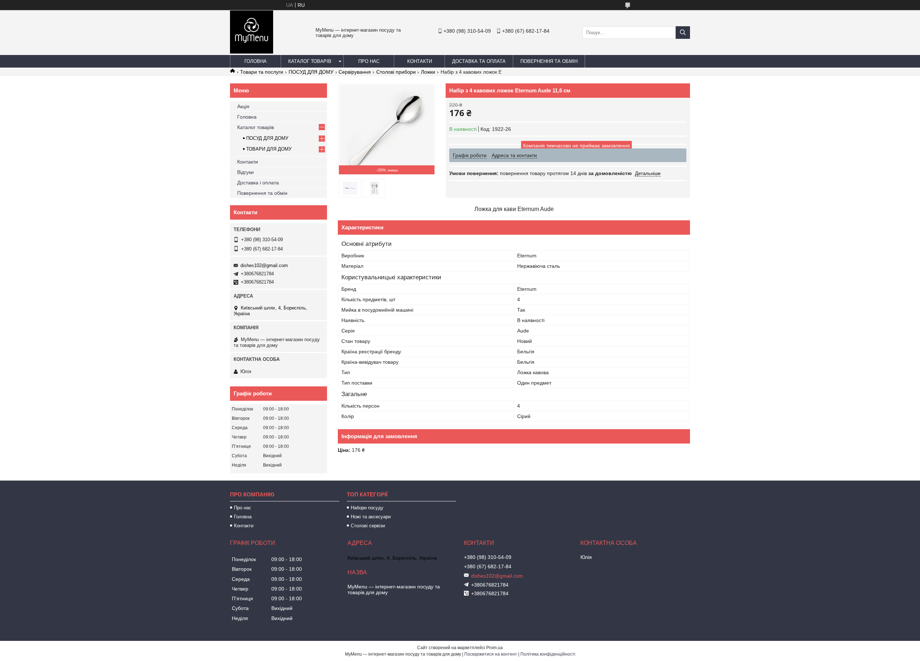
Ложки (428, 72)
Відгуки (245, 172)
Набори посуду (367, 507)
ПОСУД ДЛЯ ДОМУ (311, 72)
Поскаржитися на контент (490, 654)
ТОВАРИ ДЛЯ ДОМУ (268, 149)
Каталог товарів (309, 61)
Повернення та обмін (549, 61)
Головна (255, 61)
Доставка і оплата (258, 182)
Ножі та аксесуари (371, 516)
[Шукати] (683, 32)
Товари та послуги (261, 72)
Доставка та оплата (479, 61)
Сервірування (355, 72)
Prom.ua (494, 647)
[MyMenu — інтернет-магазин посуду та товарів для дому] (251, 52)
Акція (243, 106)
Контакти (419, 61)
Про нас (369, 61)
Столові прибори (396, 72)
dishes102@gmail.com (264, 265)
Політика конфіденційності (547, 654)
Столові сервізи (368, 525)
